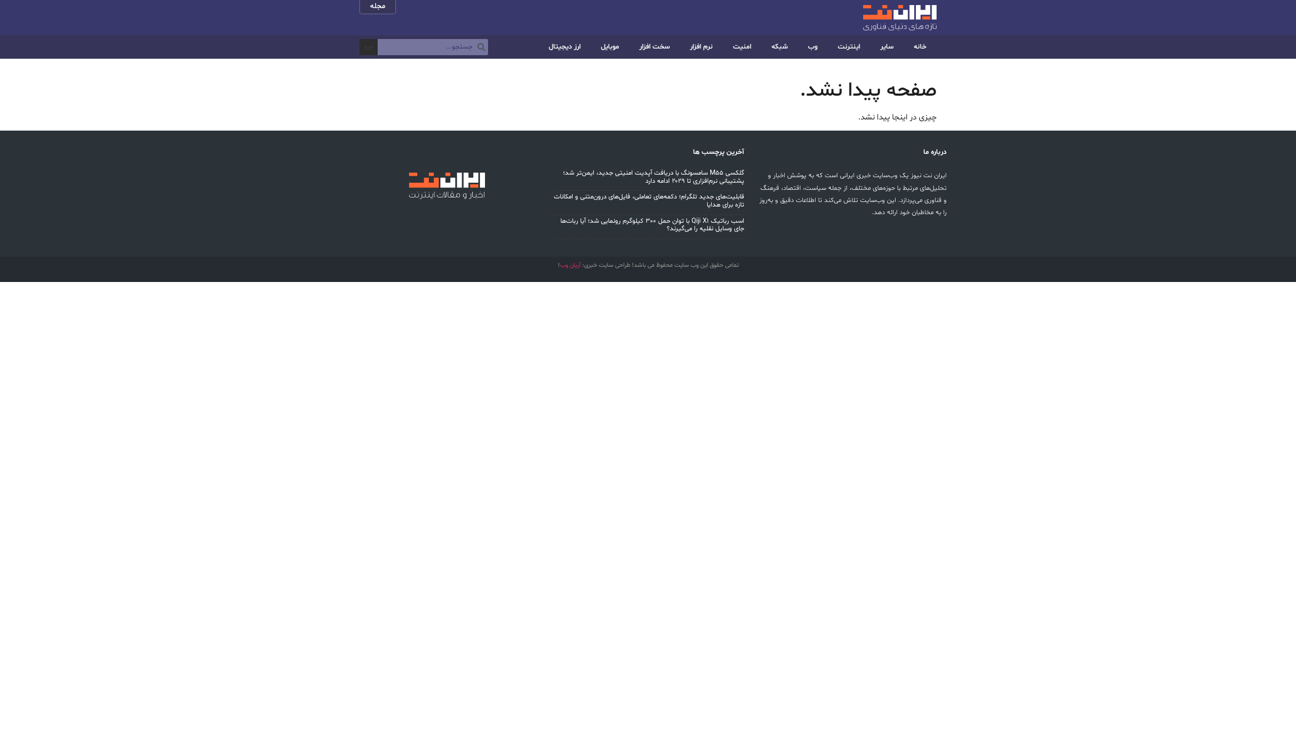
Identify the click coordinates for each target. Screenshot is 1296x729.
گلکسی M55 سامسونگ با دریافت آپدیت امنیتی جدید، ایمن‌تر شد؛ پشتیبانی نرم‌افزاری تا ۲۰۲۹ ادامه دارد (653, 177)
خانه (920, 47)
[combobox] (433, 47)
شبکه (780, 47)
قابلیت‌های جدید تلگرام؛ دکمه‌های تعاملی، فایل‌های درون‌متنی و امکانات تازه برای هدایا (649, 201)
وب (813, 47)
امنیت (742, 47)
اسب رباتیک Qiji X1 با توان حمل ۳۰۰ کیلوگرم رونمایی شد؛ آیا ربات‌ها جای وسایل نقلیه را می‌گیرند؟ (652, 225)
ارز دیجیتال (565, 47)
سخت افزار (654, 47)
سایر (887, 47)
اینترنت (849, 47)
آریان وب (570, 265)
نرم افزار (701, 47)
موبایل (610, 47)
